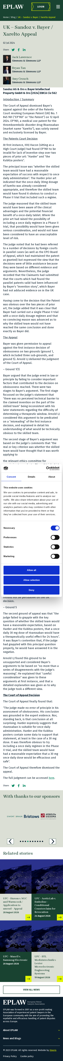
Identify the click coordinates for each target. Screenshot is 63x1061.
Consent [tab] (11, 476)
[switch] (55, 537)
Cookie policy (26, 1056)
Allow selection (31, 580)
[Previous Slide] (10, 841)
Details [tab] (31, 476)
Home (6, 17)
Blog (13, 17)
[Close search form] (58, 7)
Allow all (31, 570)
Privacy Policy (10, 1056)
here (51, 778)
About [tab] (51, 476)
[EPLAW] (13, 7)
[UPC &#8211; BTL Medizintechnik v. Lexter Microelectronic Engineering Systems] (47, 936)
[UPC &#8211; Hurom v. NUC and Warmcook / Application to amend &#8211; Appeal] (15, 876)
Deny (31, 590)
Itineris (53, 1050)
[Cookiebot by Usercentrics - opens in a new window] (46, 468)
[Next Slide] (52, 841)
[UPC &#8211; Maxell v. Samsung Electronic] (15, 936)
